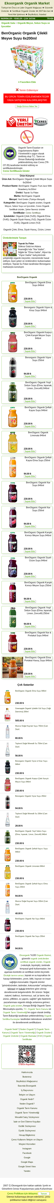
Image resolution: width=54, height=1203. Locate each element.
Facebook (27, 1153)
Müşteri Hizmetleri (27, 1144)
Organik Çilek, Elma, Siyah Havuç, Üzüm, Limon (27, 229)
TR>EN (50, 18)
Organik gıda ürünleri (12, 1005)
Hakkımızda (27, 1072)
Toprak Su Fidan (31, 192)
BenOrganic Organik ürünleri (29, 202)
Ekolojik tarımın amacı (14, 975)
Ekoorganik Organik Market (27, 3)
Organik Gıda (8, 23)
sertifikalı (24, 962)
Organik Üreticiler (11, 1036)
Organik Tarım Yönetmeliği (15, 1012)
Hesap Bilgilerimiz (27, 1135)
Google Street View (27, 1166)
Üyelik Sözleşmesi (27, 1130)
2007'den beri (44, 11)
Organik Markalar (28, 1036)
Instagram (27, 1148)
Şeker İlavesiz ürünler (35, 209)
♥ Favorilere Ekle (27, 82)
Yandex (27, 1171)
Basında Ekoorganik (27, 1086)
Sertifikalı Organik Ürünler (23, 11)
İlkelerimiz (27, 1077)
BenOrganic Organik (31, 196)
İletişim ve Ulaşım (27, 1094)
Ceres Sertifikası (33, 213)
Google (27, 1157)
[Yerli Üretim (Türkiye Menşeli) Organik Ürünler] (20, 128)
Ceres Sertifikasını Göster (16, 171)
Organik (47, 962)
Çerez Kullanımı (18, 1139)
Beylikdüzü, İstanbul (37, 14)
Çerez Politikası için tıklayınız (22, 1193)
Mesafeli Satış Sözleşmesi (27, 1117)
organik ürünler (35, 962)
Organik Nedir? (11, 1029)
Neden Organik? (27, 1029)
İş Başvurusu (27, 1090)
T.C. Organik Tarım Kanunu (36, 1009)
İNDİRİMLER (6, 18)
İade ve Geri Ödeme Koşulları (27, 1121)
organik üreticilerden (40, 958)
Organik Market (44, 955)
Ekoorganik (25, 955)
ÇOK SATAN (29, 18)
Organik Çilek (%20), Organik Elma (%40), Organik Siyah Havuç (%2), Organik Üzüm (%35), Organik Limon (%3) (27, 219)
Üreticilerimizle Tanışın (14, 238)
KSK (40, 1036)
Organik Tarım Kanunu (27, 1108)
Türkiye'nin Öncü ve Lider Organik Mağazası (21, 7)
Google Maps (27, 1162)
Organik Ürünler (43, 1032)
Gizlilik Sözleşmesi (27, 1126)
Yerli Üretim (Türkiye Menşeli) (31, 199)
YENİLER (18, 18)
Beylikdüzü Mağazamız (27, 1081)
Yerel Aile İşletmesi (16, 14)
